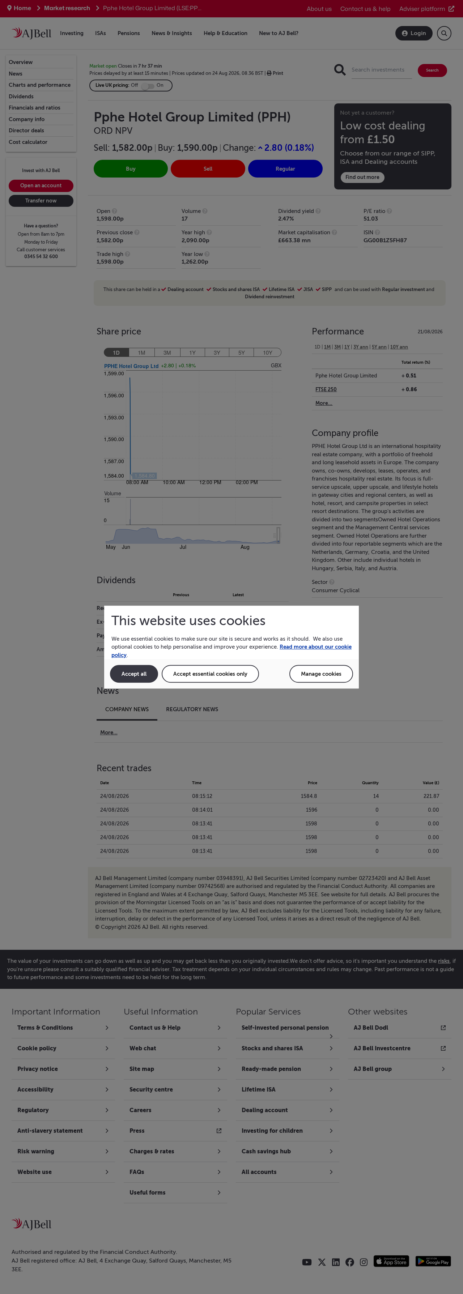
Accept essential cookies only (210, 674)
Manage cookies (321, 674)
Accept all (134, 674)
